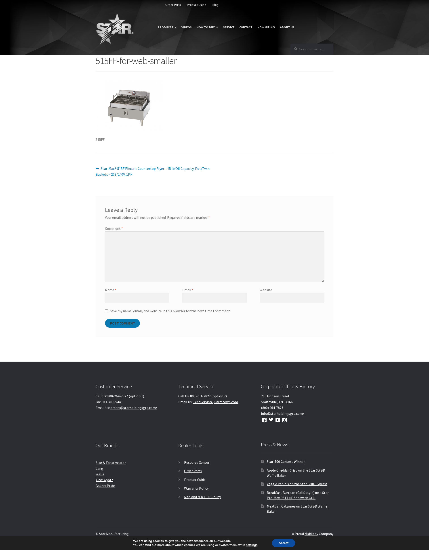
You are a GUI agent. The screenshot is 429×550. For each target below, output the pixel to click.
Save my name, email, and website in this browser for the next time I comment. (170, 311)
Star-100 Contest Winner (286, 461)
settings (251, 545)
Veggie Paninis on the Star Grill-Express (297, 484)
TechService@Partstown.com (215, 402)
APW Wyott (104, 480)
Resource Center (196, 462)
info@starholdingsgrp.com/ (282, 413)
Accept (283, 543)
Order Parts (173, 5)
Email (187, 290)
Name (110, 290)
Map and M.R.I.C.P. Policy (202, 497)
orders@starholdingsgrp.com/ (133, 407)
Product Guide (196, 5)
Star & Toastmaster (111, 462)
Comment (114, 228)
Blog (215, 5)
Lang (99, 468)
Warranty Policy (196, 488)
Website (266, 290)
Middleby (311, 533)
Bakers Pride (105, 485)
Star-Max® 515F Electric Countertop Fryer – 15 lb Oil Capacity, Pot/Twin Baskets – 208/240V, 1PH (153, 171)
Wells (100, 474)
